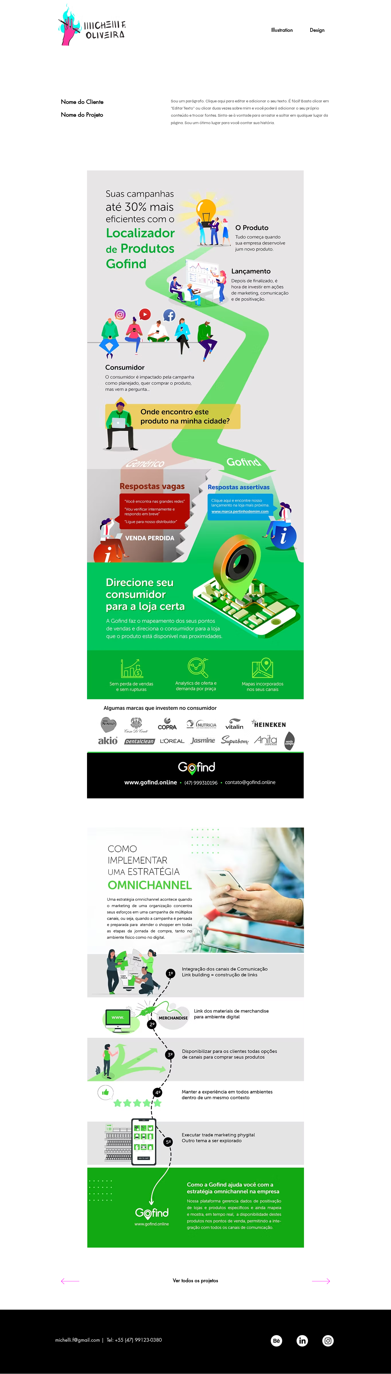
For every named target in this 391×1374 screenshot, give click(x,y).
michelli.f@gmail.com (77, 1340)
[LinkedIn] (302, 1341)
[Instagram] (328, 1341)
